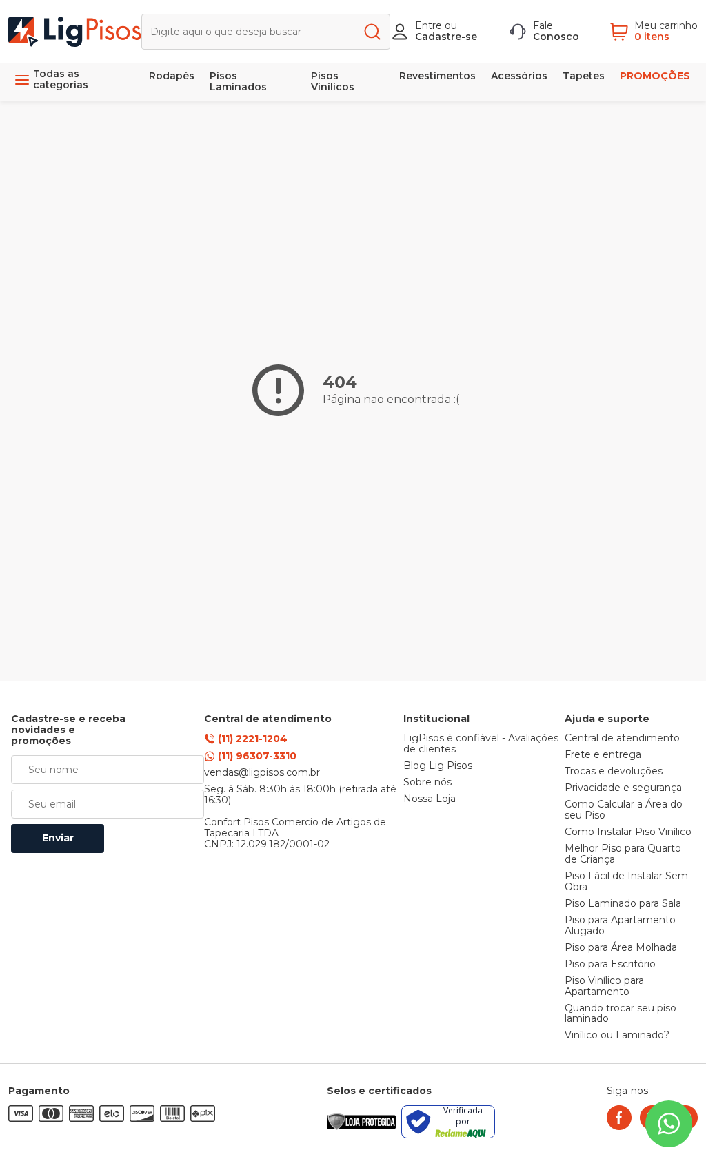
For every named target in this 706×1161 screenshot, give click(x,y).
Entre (428, 25)
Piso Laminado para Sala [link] (623, 904)
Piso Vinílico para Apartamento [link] (604, 987)
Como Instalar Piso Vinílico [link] (628, 832)
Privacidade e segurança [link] (623, 788)
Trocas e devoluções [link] (614, 771)
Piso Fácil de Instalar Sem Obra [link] (626, 882)
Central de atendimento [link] (622, 738)
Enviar (58, 838)
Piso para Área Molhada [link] (621, 948)
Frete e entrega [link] (603, 755)
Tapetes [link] (584, 76)
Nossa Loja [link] (429, 799)
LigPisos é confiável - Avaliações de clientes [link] (480, 744)
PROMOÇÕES (655, 76)
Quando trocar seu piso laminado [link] (620, 1014)
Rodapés (171, 76)
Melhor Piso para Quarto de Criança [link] (623, 854)
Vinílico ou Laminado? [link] (617, 1035)
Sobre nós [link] (427, 782)
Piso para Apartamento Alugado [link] (620, 926)
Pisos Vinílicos (332, 81)
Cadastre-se (446, 36)
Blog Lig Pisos (437, 766)
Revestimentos (437, 76)
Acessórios (519, 76)
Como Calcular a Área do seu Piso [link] (624, 810)
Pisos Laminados (238, 81)
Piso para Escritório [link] (610, 964)
